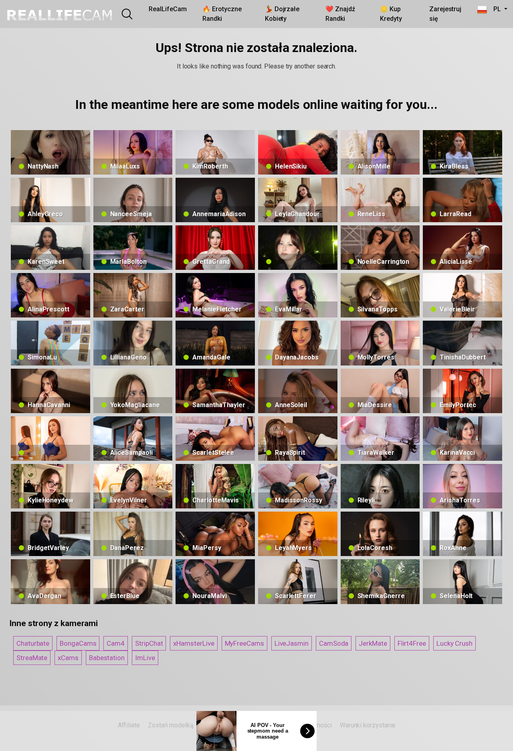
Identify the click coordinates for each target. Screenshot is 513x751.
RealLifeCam (167, 9)
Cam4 (116, 643)
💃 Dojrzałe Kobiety (282, 13)
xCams (68, 658)
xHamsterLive (193, 643)
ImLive (145, 658)
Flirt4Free (412, 643)
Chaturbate (32, 643)
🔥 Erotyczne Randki (221, 13)
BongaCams (78, 643)
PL (494, 9)
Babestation (107, 658)
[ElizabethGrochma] (297, 247)
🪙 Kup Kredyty (391, 13)
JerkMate (373, 643)
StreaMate (31, 658)
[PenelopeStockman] (50, 438)
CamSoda (333, 643)
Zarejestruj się (445, 13)
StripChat (149, 643)
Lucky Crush (454, 643)
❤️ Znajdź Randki (340, 13)
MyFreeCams (244, 643)
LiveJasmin (292, 643)
